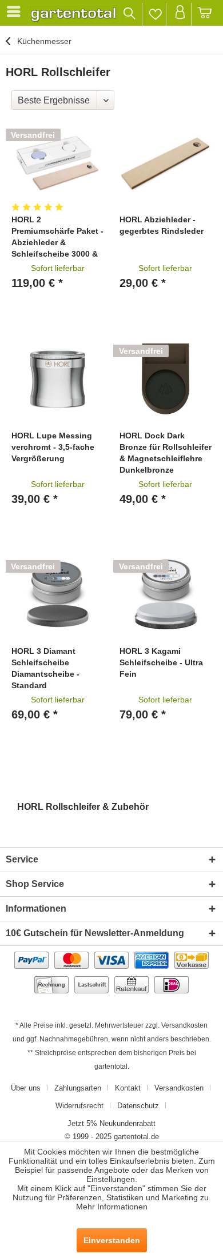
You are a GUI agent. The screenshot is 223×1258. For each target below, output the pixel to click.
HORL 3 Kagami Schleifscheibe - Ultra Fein (161, 662)
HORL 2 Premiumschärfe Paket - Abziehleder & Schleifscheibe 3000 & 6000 (57, 237)
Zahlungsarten (77, 1088)
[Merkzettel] (155, 14)
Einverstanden (111, 1240)
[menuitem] (15, 11)
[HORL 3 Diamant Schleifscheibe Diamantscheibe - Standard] (57, 594)
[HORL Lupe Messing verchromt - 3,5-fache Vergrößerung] (57, 379)
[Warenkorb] (205, 14)
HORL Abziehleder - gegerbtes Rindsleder (162, 225)
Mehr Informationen (112, 1206)
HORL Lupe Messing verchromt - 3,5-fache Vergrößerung (52, 447)
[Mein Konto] (180, 14)
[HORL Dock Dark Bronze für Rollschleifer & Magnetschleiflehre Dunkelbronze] (166, 379)
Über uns (26, 1088)
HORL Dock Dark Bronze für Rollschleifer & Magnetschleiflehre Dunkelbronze (166, 452)
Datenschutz (138, 1105)
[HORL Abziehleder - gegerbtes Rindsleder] (166, 163)
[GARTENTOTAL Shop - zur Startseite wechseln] (74, 15)
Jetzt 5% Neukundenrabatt (111, 1123)
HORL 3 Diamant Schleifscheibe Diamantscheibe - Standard (45, 668)
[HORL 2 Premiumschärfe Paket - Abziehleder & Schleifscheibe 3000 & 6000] (57, 163)
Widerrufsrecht (79, 1105)
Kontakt (128, 1088)
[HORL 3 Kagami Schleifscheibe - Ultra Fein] (166, 594)
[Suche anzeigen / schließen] (130, 14)
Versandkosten (184, 1025)
